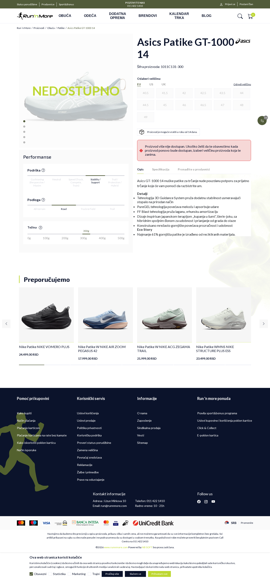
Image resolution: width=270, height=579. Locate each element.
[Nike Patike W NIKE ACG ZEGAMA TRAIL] (164, 314)
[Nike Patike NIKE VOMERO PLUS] (46, 314)
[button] (240, 16)
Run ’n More (24, 28)
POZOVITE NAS (135, 2)
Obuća (51, 28)
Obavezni (40, 573)
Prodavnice (48, 4)
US (151, 84)
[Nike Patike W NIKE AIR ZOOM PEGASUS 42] (105, 314)
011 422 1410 (135, 5)
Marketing (79, 573)
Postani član (246, 4)
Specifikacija (160, 169)
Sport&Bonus (66, 4)
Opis (140, 169)
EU (139, 84)
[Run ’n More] (35, 15)
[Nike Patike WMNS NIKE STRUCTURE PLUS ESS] (223, 314)
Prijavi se (230, 4)
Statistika (59, 573)
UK (164, 84)
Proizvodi (39, 28)
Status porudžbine (27, 4)
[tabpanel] (46, 321)
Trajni (96, 573)
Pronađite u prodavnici (194, 169)
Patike (61, 28)
